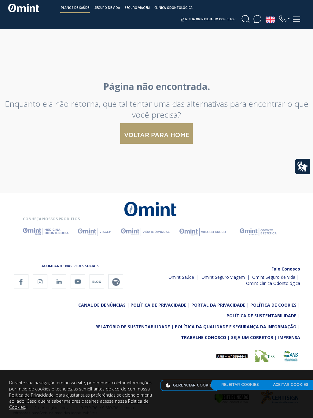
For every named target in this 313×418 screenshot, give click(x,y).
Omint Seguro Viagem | (225, 277)
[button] (284, 18)
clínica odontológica (173, 8)
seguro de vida (107, 8)
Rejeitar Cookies (240, 384)
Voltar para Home (157, 135)
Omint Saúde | (183, 277)
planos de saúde (75, 8)
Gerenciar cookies (193, 385)
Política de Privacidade (31, 395)
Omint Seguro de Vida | (275, 277)
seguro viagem (137, 8)
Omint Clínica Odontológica (273, 283)
